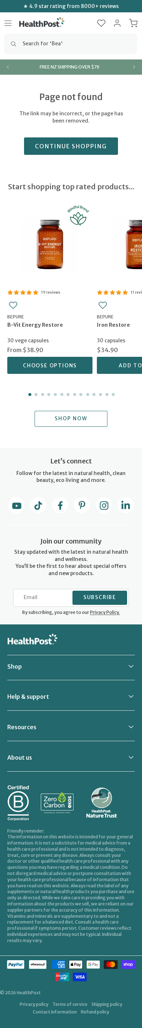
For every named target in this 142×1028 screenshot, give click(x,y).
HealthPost (29, 992)
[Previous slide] (8, 67)
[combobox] (70, 43)
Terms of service (69, 1004)
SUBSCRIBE (99, 597)
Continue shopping (71, 146)
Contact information (55, 1012)
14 (112, 394)
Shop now (71, 418)
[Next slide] (134, 67)
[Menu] (8, 23)
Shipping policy (106, 1004)
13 (106, 394)
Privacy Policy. (105, 612)
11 (93, 394)
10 (87, 394)
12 (100, 394)
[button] (101, 23)
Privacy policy (34, 1004)
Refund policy (95, 1012)
